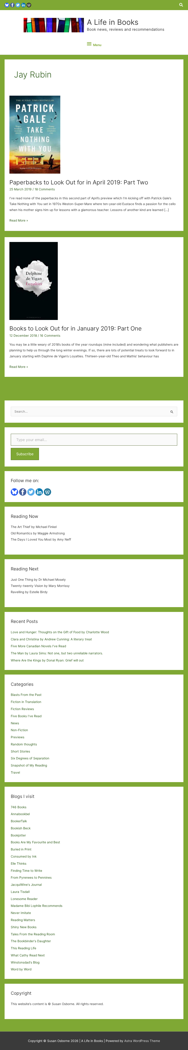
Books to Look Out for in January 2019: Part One (75, 328)
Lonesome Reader (24, 899)
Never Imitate (21, 913)
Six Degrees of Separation (30, 758)
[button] (181, 5)
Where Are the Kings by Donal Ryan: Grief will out (47, 660)
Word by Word (21, 969)
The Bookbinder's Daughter (31, 941)
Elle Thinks (18, 863)
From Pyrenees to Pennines (31, 877)
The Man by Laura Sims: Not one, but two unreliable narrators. (57, 653)
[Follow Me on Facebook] (12, 5)
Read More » (18, 220)
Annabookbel (20, 814)
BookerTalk (19, 821)
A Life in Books (112, 22)
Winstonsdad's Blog (25, 962)
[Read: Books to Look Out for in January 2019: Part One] (33, 280)
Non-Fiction (19, 730)
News (15, 723)
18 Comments (45, 189)
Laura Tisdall (20, 892)
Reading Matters (23, 920)
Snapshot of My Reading (29, 765)
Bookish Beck (20, 828)
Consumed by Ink (23, 856)
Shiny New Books (23, 927)
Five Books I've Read (26, 716)
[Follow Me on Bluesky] (7, 5)
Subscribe (24, 454)
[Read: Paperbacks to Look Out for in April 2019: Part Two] (34, 134)
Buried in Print (21, 849)
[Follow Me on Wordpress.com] (29, 5)
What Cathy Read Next (28, 955)
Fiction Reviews (22, 709)
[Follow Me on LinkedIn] (23, 5)
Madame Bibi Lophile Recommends (36, 906)
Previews (17, 737)
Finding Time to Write (26, 870)
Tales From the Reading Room (33, 934)
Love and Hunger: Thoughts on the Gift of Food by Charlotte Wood (60, 632)
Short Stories (20, 751)
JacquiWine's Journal (26, 884)
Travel (15, 772)
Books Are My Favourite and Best (35, 842)
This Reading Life (23, 948)
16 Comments (50, 335)
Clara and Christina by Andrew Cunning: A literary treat (51, 639)
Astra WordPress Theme (142, 1041)
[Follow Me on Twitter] (18, 5)
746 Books (18, 807)
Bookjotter (18, 835)
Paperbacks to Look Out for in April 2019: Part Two (78, 182)
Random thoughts (24, 744)
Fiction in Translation (26, 702)
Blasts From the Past (26, 695)
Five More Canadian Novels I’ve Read (38, 646)
